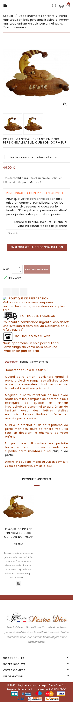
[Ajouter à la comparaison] (18, 583)
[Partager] (7, 292)
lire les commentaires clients (33, 157)
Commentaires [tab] (39, 361)
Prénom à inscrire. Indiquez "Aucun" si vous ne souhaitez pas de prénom (40, 224)
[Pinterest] (23, 292)
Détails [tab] (24, 361)
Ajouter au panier (37, 269)
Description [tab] (11, 361)
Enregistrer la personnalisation (37, 247)
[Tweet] (15, 292)
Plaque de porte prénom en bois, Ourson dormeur (18, 533)
